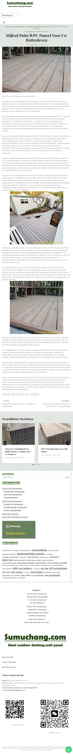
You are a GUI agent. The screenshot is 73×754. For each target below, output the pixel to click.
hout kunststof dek (23, 565)
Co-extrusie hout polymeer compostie (36, 31)
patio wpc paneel (17, 394)
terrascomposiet (49, 554)
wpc (27, 394)
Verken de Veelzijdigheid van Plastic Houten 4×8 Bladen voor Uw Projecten (17, 451)
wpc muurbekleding (37, 575)
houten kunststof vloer (46, 565)
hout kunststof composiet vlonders (10, 565)
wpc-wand (25, 575)
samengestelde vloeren (30, 553)
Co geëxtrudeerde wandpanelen (15, 507)
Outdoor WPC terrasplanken (12, 488)
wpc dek (44, 568)
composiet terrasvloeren (10, 557)
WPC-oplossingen (16, 575)
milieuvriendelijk (23, 557)
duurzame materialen (25, 563)
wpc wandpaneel (52, 575)
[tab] (32, 464)
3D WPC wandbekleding (12, 510)
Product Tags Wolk (8, 662)
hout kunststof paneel (57, 565)
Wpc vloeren (16, 572)
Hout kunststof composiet (57, 563)
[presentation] (18, 434)
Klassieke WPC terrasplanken (14, 491)
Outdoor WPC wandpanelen (12, 501)
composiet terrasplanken (9, 554)
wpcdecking (33, 44)
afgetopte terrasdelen (7, 550)
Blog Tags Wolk (7, 657)
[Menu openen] (5, 22)
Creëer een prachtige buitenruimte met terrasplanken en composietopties (57, 403)
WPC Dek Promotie (9, 667)
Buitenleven (54, 557)
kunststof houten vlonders (33, 560)
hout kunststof (41, 563)
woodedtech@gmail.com (16, 690)
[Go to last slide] (5, 443)
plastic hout (7, 560)
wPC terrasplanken (58, 568)
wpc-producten (6, 575)
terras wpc (6, 394)
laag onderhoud (33, 557)
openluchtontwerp (44, 557)
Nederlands (8, 15)
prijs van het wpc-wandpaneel (9, 577)
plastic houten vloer (47, 560)
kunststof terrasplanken (34, 565)
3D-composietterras (11, 497)
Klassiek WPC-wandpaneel (13, 504)
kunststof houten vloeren (9, 563)
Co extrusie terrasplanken (13, 494)
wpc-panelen (47, 572)
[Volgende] (68, 443)
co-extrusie (16, 550)
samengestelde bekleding (25, 550)
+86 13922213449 (30, 688)
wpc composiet (36, 568)
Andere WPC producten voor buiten (15, 517)
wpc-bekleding (25, 568)
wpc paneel (34, 394)
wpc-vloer (6, 572)
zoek (67, 477)
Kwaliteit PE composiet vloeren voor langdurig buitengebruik (18, 403)
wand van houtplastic (7, 568)
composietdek (39, 550)
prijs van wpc (56, 572)
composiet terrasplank (53, 550)
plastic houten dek (19, 560)
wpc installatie (26, 572)
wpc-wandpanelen (21, 577)
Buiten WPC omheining (10, 514)
